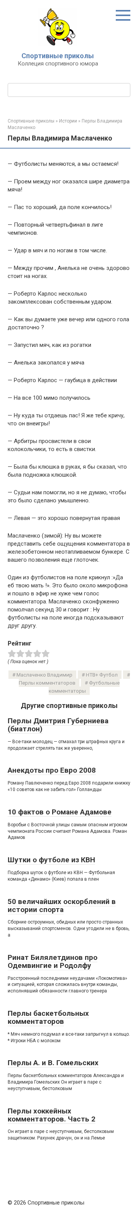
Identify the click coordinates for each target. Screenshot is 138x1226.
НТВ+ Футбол (102, 675)
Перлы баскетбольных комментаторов (48, 1017)
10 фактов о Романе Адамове (60, 812)
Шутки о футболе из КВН (51, 859)
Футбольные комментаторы (84, 687)
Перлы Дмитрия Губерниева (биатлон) (58, 724)
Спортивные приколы (57, 56)
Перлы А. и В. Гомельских (53, 1062)
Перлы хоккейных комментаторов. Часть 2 (51, 1115)
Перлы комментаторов (47, 683)
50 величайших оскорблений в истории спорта (62, 905)
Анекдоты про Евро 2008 (52, 770)
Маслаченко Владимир (44, 675)
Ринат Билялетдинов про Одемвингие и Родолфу (52, 961)
